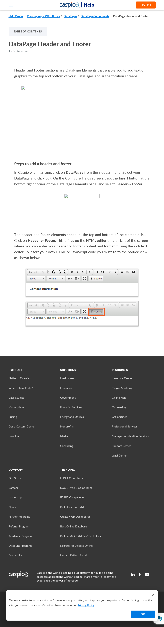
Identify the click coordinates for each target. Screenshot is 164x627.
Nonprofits (67, 426)
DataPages (70, 16)
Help (89, 4)
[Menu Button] (11, 5)
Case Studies (16, 397)
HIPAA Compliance (71, 478)
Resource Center (122, 378)
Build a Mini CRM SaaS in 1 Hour (80, 536)
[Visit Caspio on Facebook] (140, 574)
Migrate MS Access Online (76, 545)
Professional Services (124, 426)
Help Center (16, 16)
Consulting (66, 446)
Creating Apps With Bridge (43, 16)
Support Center (121, 446)
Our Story (15, 478)
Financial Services (71, 407)
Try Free (145, 5)
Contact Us (15, 555)
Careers (13, 488)
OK (143, 614)
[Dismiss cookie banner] (153, 594)
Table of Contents (28, 31)
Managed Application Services (130, 436)
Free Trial (14, 436)
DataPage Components (95, 16)
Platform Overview (20, 378)
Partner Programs (19, 516)
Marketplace (16, 407)
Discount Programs (20, 545)
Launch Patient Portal (73, 555)
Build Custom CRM (72, 507)
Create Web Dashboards (75, 516)
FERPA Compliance (72, 497)
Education (66, 388)
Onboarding (119, 407)
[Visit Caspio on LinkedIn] (133, 574)
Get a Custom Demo (21, 426)
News (12, 507)
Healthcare (67, 378)
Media (64, 436)
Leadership (15, 497)
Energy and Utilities (72, 417)
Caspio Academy (122, 388)
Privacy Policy (86, 605)
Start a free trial (93, 577)
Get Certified (119, 417)
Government (68, 397)
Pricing (13, 417)
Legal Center (119, 455)
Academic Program (20, 536)
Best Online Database (73, 526)
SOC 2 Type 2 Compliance (76, 488)
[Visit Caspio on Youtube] (147, 574)
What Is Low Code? (21, 388)
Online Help (119, 397)
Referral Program (19, 526)
